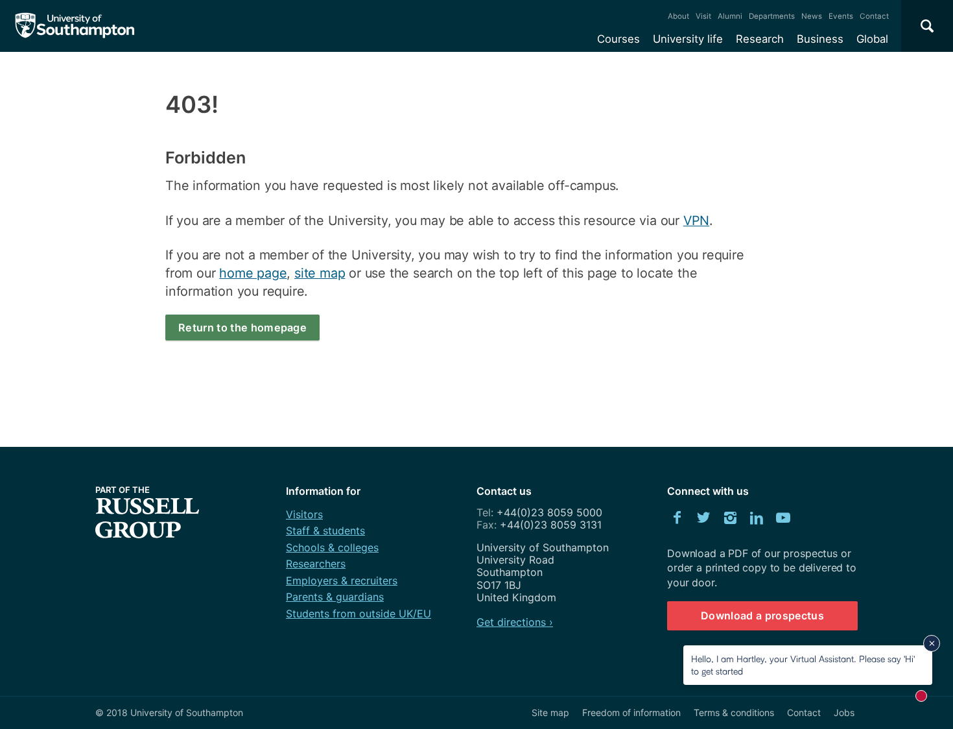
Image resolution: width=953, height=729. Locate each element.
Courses (618, 38)
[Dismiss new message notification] (931, 643)
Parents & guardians (335, 596)
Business (820, 38)
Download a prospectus (762, 615)
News (811, 16)
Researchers (316, 563)
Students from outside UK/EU (358, 613)
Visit (703, 16)
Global (872, 38)
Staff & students (325, 530)
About (678, 16)
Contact (874, 16)
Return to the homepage (242, 327)
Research (760, 38)
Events (841, 16)
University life (688, 38)
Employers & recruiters (341, 580)
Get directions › (514, 621)
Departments (772, 16)
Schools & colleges (332, 547)
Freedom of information (631, 712)
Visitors (304, 514)
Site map (550, 712)
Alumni (730, 16)
